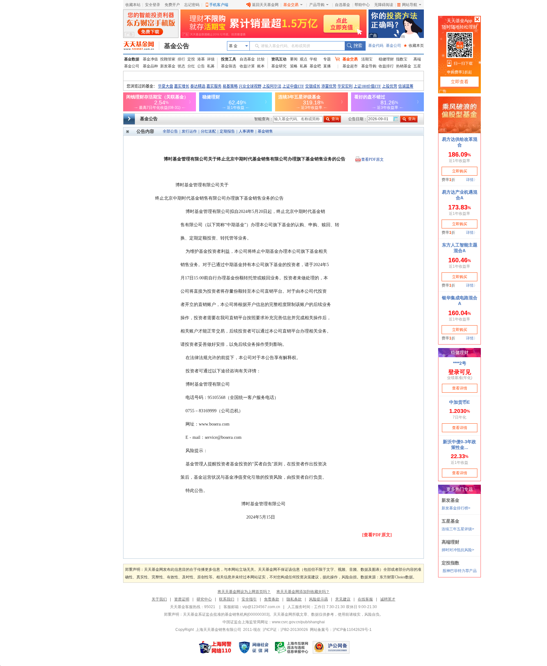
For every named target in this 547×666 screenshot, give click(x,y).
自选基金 (342, 5)
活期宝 (367, 59)
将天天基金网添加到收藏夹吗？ (303, 591)
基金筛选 (228, 66)
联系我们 (226, 599)
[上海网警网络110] (215, 647)
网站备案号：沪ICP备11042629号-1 (341, 629)
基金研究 (278, 66)
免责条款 (271, 599)
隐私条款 (294, 599)
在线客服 (365, 599)
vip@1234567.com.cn (261, 607)
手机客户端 (218, 5)
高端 (417, 59)
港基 (201, 59)
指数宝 (401, 59)
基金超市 (350, 66)
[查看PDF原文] (377, 534)
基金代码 (375, 45)
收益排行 (386, 66)
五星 (417, 66)
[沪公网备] (331, 647)
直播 (327, 66)
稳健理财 (386, 59)
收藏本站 (133, 5)
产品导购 (316, 5)
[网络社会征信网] (253, 647)
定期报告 (227, 131)
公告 (201, 66)
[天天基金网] (141, 46)
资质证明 (181, 599)
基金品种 (150, 66)
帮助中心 (362, 5)
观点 (303, 59)
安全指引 (249, 599)
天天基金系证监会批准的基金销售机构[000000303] (226, 614)
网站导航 (409, 5)
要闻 (294, 59)
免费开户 (172, 5)
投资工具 (228, 59)
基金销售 (265, 131)
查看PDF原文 (372, 159)
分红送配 (208, 131)
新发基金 (167, 66)
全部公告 (170, 131)
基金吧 (315, 66)
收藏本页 (414, 45)
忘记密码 (191, 5)
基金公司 (393, 45)
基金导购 (368, 66)
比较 (261, 59)
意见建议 (342, 599)
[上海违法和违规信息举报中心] (291, 647)
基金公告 (176, 45)
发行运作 (189, 131)
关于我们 (159, 599)
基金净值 (150, 59)
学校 (313, 59)
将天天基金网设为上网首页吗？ (244, 591)
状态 (181, 66)
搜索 (355, 45)
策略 (294, 66)
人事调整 (246, 131)
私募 (211, 66)
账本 (261, 66)
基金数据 (131, 59)
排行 (181, 59)
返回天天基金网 (265, 5)
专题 (327, 59)
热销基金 (403, 66)
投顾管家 (167, 59)
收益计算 (247, 66)
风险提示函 (318, 599)
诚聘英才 (387, 599)
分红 (191, 66)
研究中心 (204, 599)
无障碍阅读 (383, 5)
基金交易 (291, 5)
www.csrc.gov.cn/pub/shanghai (298, 622)
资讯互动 (278, 59)
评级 (211, 59)
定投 (191, 59)
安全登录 (152, 5)
